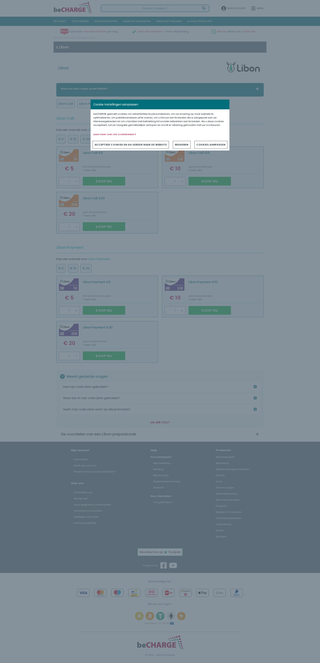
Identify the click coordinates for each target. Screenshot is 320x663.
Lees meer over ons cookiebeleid (113, 134)
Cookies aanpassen (210, 144)
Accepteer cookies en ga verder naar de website (131, 144)
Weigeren (181, 144)
